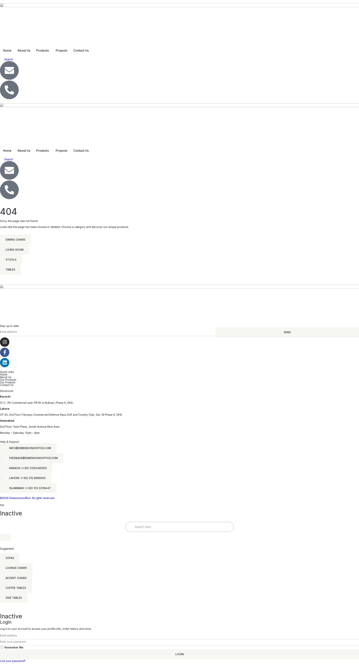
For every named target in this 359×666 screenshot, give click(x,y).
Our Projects (7, 382)
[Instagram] (4, 342)
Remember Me (13, 647)
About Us (5, 377)
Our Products (8, 379)
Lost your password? (13, 660)
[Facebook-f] (4, 352)
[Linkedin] (4, 362)
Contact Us (6, 385)
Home (3, 374)
